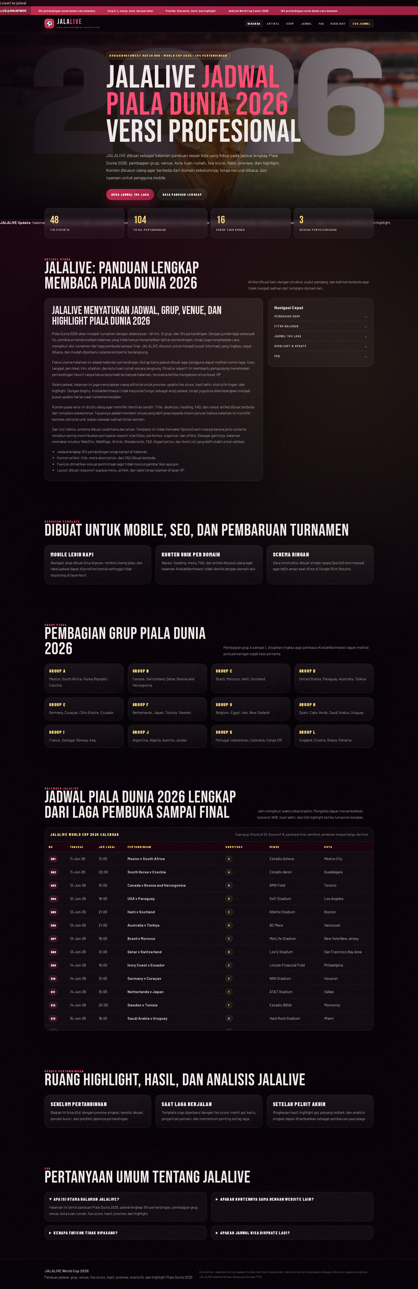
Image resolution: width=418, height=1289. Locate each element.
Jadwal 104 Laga (320, 336)
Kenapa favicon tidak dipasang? (85, 1232)
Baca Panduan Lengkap (182, 194)
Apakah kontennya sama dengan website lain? (267, 1199)
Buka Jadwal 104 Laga (130, 194)
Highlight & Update (320, 346)
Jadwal (306, 23)
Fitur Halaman (320, 326)
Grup (290, 23)
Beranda (253, 23)
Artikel (273, 23)
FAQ (321, 23)
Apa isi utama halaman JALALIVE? (86, 1199)
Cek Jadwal (361, 23)
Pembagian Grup (320, 316)
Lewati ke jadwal (13, 3)
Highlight (338, 23)
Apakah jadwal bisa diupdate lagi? (255, 1232)
